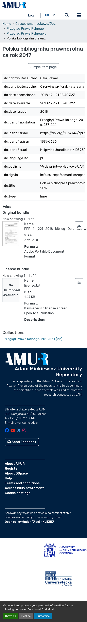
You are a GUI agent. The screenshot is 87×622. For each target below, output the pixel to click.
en (47, 15)
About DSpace (16, 473)
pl (54, 15)
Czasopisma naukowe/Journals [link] (35, 24)
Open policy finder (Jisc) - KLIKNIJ (29, 522)
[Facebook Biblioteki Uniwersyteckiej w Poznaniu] (7, 431)
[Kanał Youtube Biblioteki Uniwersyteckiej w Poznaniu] (13, 431)
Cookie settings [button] (17, 493)
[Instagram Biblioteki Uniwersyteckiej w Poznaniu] (24, 431)
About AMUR (15, 464)
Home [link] (6, 24)
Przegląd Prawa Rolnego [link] (25, 29)
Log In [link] (32, 15)
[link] (79, 225)
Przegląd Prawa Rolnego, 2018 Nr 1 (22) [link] (27, 33)
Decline (26, 616)
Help (8, 478)
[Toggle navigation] (79, 15)
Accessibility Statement (24, 488)
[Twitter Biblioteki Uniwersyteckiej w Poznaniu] (19, 431)
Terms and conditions (22, 483)
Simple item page (44, 67)
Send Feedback (23, 442)
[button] (14, 5)
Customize (43, 616)
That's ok (10, 616)
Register (12, 468)
